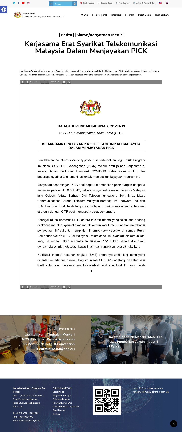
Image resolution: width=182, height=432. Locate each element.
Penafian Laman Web (62, 403)
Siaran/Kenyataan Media (100, 35)
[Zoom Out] (43, 82)
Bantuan (56, 414)
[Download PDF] (64, 82)
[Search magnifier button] (74, 3)
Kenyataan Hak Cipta (62, 395)
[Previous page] (23, 82)
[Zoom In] (47, 82)
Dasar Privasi (58, 392)
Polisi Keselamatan (61, 399)
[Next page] (27, 82)
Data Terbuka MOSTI (62, 388)
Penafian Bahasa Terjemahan (66, 406)
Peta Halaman (59, 410)
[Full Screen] (69, 82)
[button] (3, 9)
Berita (66, 35)
